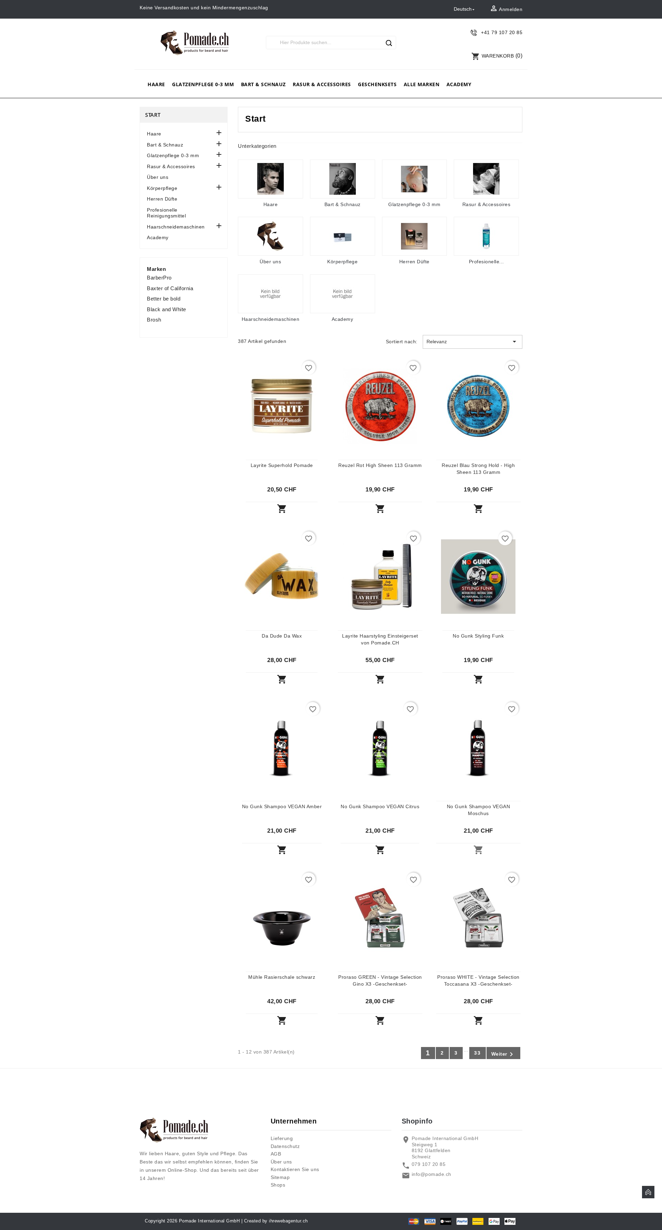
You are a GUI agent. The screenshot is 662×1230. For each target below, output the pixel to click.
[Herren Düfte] (414, 236)
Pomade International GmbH (209, 1220)
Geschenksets (377, 84)
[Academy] (342, 293)
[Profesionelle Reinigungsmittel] (486, 236)
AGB (276, 1154)
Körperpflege (162, 188)
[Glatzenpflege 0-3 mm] (414, 179)
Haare (156, 84)
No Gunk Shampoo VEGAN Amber (282, 806)
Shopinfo (417, 1121)
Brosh (154, 320)
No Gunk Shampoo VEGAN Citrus (380, 806)
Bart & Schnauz (263, 84)
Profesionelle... (486, 261)
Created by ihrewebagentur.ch (276, 1220)
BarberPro (159, 278)
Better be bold (163, 299)
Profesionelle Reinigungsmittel (166, 213)
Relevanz (473, 341)
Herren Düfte (162, 199)
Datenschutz (285, 1146)
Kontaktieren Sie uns (295, 1169)
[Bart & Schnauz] (342, 179)
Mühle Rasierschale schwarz (281, 977)
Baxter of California (170, 288)
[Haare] (270, 179)
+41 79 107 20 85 (501, 32)
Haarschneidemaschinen (176, 227)
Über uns (157, 177)
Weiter (503, 1054)
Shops (278, 1185)
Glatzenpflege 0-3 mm (203, 84)
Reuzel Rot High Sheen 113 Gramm (380, 465)
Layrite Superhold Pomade (282, 465)
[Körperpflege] (342, 236)
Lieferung (282, 1138)
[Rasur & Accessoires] (486, 179)
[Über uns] (270, 236)
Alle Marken (422, 84)
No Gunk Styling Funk (478, 636)
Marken (156, 269)
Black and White (166, 309)
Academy (459, 84)
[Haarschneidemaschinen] (270, 293)
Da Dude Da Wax (282, 636)
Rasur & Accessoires (322, 84)
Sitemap (280, 1177)
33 (477, 1053)
